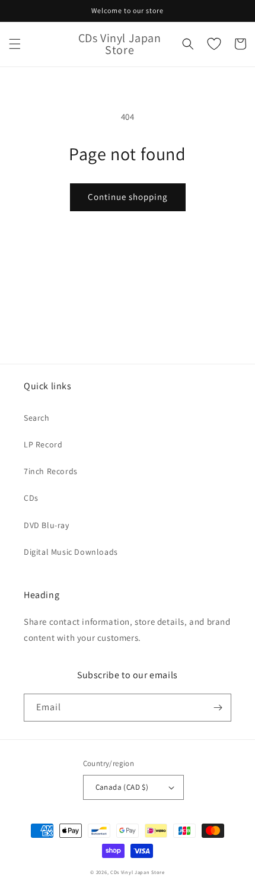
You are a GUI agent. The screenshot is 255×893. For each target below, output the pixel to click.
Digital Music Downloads (71, 551)
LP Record (43, 444)
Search (37, 417)
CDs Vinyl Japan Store (137, 872)
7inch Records (51, 471)
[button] (15, 44)
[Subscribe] (218, 708)
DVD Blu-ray (46, 525)
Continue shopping (128, 196)
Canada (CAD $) (122, 787)
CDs (31, 497)
